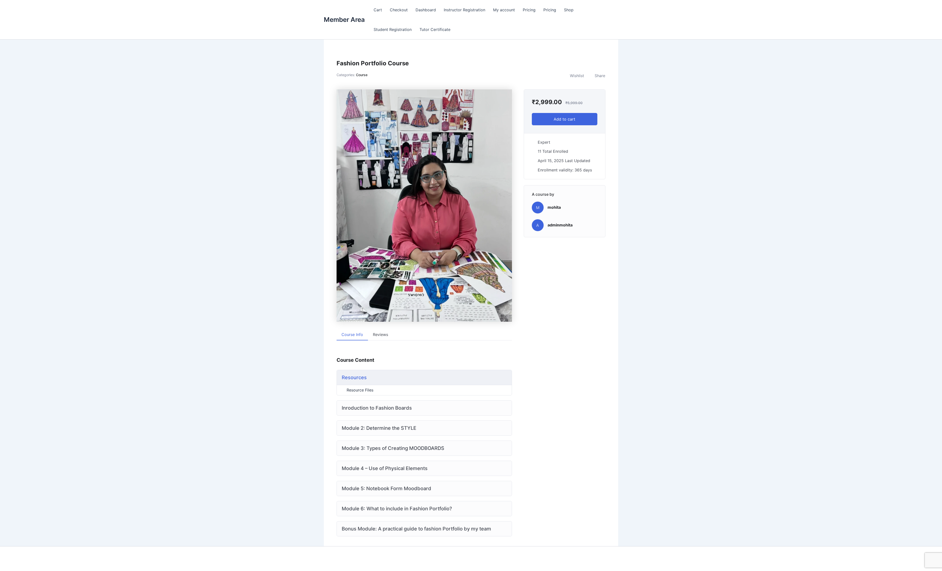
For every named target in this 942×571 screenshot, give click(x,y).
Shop (569, 9)
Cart (378, 9)
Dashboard (426, 9)
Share (600, 75)
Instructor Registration (464, 9)
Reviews (380, 334)
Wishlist (577, 75)
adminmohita (560, 225)
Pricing (529, 9)
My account (504, 9)
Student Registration (393, 29)
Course (361, 75)
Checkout (399, 9)
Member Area (344, 19)
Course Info (352, 334)
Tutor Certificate (434, 29)
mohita (554, 207)
